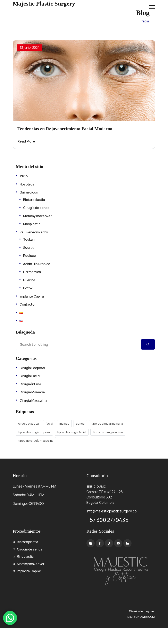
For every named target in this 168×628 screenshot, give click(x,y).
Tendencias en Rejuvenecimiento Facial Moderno (64, 128)
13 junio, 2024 (30, 47)
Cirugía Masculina (33, 400)
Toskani (29, 239)
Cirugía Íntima (30, 384)
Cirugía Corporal (32, 368)
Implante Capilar (31, 296)
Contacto (26, 304)
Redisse (29, 255)
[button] (152, 7)
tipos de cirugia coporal (34, 432)
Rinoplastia (31, 224)
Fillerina (29, 280)
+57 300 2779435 (107, 520)
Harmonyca (32, 272)
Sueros (28, 247)
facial (49, 423)
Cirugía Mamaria (32, 392)
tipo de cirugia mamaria (107, 423)
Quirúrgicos (28, 192)
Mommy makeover (37, 216)
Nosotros (26, 184)
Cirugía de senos (36, 207)
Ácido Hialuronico (36, 264)
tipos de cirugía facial (71, 432)
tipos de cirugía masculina (35, 441)
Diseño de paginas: (142, 611)
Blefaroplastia (34, 199)
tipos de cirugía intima (108, 432)
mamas (64, 423)
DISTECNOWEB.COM (141, 617)
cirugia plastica (28, 423)
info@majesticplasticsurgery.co (111, 511)
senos (80, 423)
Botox (28, 288)
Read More (26, 141)
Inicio (23, 176)
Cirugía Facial (29, 376)
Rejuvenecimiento (33, 232)
